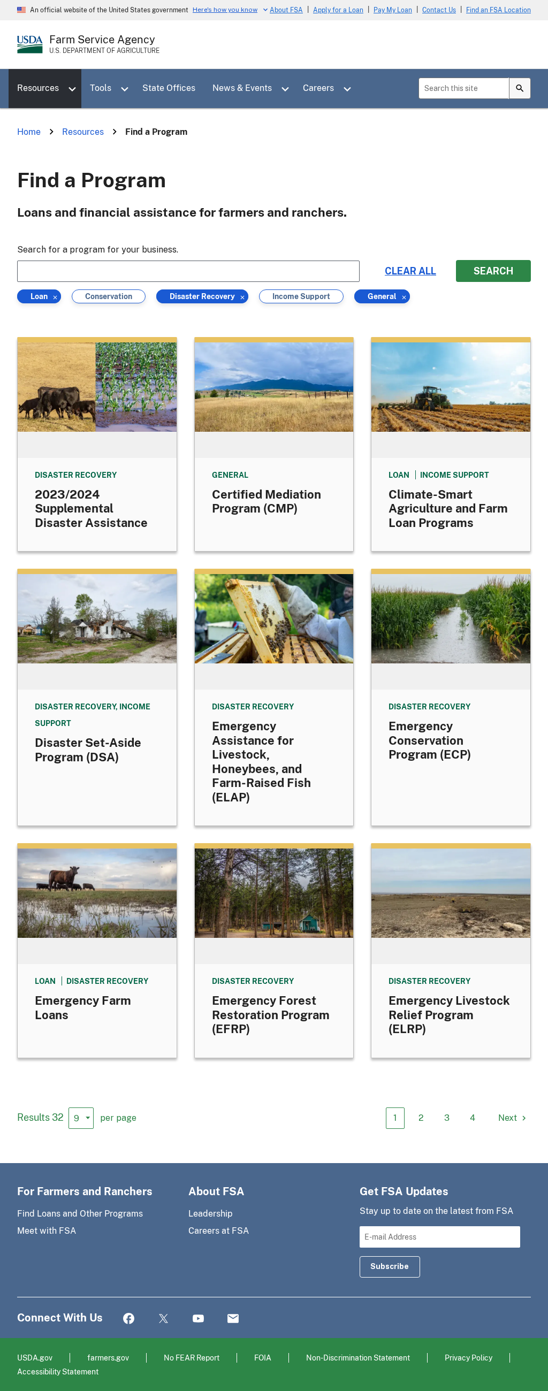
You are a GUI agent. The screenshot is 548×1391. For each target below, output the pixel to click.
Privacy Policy (468, 1357)
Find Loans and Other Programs (80, 1214)
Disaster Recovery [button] (202, 297)
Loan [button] (41, 297)
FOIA (262, 1357)
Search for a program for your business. (97, 249)
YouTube (198, 1319)
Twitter (163, 1319)
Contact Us (439, 10)
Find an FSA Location (498, 10)
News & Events (242, 88)
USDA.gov (34, 1357)
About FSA (286, 10)
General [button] (382, 297)
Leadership (210, 1214)
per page (118, 1118)
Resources (38, 88)
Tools (100, 88)
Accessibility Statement (57, 1371)
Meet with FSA (46, 1231)
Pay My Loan (393, 10)
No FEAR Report (191, 1357)
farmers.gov (108, 1357)
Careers (318, 88)
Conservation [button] (108, 297)
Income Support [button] (301, 297)
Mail (233, 1319)
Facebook (128, 1319)
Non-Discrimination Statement (358, 1357)
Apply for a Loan (338, 10)
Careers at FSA (218, 1231)
